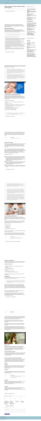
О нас (17, 3)
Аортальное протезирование (22, 402)
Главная (5, 3)
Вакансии (19, 3)
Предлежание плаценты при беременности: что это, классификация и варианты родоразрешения (18, 377)
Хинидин (12, 312)
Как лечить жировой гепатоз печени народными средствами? (31, 51)
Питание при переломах (30, 21)
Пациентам (21, 3)
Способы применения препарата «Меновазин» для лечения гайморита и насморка (31, 12)
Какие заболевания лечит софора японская (31, 47)
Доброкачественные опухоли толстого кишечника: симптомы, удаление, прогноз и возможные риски (31, 56)
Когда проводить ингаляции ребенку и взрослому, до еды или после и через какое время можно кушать (31, 26)
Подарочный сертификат (25, 3)
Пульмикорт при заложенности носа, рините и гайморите (31, 19)
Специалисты (11, 3)
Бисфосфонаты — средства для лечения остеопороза (31, 29)
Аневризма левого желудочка (15, 138)
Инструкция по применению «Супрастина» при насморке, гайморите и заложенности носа (31, 34)
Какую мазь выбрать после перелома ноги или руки (31, 15)
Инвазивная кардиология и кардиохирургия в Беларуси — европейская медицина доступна (12, 403)
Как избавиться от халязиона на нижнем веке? (31, 44)
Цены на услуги (8, 3)
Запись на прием (14, 3)
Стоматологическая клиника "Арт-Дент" (10, 0)
